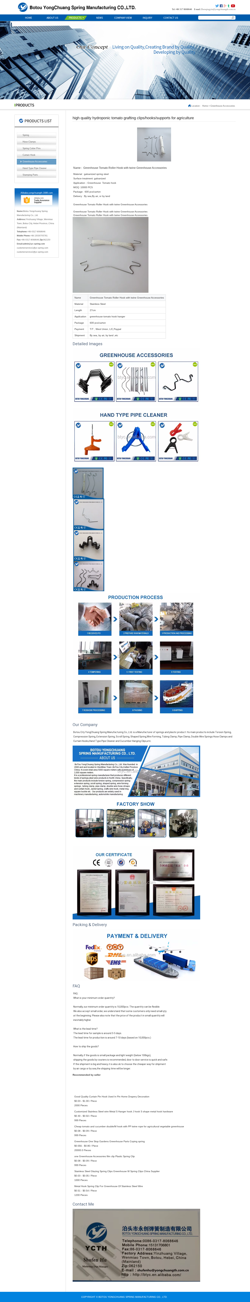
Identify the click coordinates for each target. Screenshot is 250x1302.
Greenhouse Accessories (222, 106)
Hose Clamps (29, 141)
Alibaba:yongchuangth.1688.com (37, 193)
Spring (26, 135)
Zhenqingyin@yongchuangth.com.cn (218, 9)
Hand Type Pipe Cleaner (34, 168)
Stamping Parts (30, 175)
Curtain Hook (29, 155)
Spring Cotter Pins (32, 148)
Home (205, 106)
